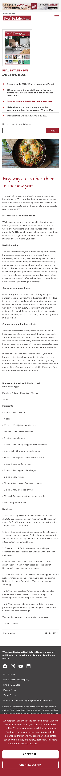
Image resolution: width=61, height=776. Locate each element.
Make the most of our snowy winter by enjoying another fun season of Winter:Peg (30, 108)
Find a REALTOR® (11, 684)
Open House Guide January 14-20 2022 (27, 116)
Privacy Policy (9, 690)
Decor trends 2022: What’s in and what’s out (30, 84)
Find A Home (9, 674)
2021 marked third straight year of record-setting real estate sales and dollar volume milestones (30, 93)
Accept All (30, 754)
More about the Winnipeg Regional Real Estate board (28, 700)
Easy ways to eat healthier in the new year (29, 101)
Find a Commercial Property (16, 679)
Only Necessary (30, 765)
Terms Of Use (10, 695)
